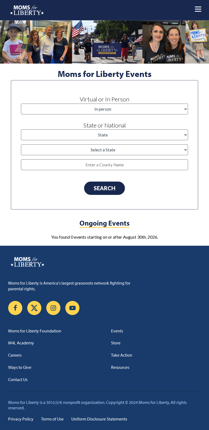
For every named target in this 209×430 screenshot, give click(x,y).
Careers (14, 355)
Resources (120, 367)
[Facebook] (15, 308)
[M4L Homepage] (27, 10)
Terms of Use (52, 419)
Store (116, 342)
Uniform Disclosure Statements (99, 419)
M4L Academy (21, 342)
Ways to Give (19, 367)
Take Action (121, 355)
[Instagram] (53, 308)
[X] (34, 308)
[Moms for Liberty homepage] (104, 262)
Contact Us (17, 379)
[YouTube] (72, 308)
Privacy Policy (20, 419)
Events (117, 331)
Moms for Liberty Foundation (34, 331)
